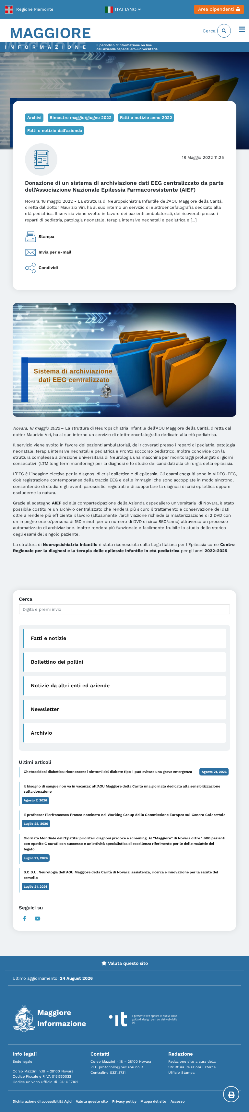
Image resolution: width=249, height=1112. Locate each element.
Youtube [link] (37, 919)
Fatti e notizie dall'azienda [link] (54, 130)
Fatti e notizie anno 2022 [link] (146, 117)
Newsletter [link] (45, 709)
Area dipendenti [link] (216, 9)
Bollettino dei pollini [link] (57, 662)
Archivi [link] (34, 117)
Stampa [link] (46, 236)
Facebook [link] (24, 919)
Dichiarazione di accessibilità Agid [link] (42, 1101)
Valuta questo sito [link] (127, 963)
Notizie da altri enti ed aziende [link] (70, 685)
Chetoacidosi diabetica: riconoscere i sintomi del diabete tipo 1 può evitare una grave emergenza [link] (108, 772)
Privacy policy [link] (124, 1101)
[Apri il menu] (242, 30)
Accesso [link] (178, 1101)
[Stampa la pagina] (231, 1094)
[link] (29, 9)
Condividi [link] (48, 267)
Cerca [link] (210, 30)
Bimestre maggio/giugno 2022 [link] (81, 117)
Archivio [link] (41, 733)
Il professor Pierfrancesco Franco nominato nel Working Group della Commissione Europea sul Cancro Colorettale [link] (124, 815)
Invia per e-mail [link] (55, 252)
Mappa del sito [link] (153, 1101)
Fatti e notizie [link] (48, 638)
